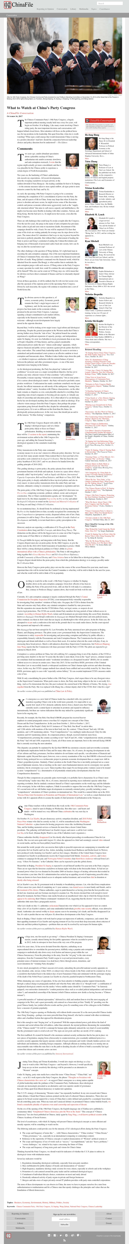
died (92, 877)
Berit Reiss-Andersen (84, 858)
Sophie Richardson (94, 267)
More (87, 158)
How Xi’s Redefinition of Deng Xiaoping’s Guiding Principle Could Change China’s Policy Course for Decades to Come (100, 362)
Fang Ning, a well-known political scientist (85, 1114)
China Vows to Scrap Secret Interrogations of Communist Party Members (97, 379)
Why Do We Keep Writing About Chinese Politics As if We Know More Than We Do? (98, 543)
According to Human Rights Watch (38, 614)
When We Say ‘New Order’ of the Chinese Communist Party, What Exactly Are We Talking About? (99, 481)
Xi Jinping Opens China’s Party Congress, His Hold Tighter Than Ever (100, 354)
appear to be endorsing (26, 898)
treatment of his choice (29, 890)
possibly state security (82, 908)
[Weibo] (72, 1235)
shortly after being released (28, 880)
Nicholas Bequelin (94, 294)
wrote (52, 162)
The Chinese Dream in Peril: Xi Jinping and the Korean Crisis (99, 489)
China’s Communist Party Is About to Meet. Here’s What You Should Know (98, 512)
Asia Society (117, 1236)
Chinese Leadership (95, 1206)
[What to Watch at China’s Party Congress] (64, 55)
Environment (36, 1202)
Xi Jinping (55, 1206)
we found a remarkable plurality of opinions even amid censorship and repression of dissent (64, 1103)
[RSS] (64, 1240)
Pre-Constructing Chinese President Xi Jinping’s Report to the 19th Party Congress (99, 419)
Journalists (85, 855)
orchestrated (54, 905)
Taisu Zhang (91, 161)
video (101, 840)
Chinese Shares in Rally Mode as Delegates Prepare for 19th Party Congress (97, 466)
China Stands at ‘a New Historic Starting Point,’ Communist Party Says (100, 399)
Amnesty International (64, 1053)
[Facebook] (54, 1235)
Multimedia (83, 9)
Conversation (62, 9)
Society (66, 1202)
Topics (93, 9)
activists (93, 855)
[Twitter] (60, 1235)
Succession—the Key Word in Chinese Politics (99, 412)
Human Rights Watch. (64, 928)
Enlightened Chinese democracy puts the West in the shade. (56, 1111)
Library (73, 9)
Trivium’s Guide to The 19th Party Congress (98, 519)
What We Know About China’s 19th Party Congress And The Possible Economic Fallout (98, 504)
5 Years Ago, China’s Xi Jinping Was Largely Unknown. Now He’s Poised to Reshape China (99, 372)
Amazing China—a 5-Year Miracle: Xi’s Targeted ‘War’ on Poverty (99, 458)
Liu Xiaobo (34, 818)
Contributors (105, 9)
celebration (67, 811)
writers (103, 855)
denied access (78, 887)
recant (29, 622)
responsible (39, 635)
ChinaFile (19, 5)
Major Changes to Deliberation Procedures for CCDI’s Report (96, 424)
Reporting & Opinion (45, 9)
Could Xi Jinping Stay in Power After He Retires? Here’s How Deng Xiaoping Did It (100, 536)
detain (52, 911)
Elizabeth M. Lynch (94, 214)
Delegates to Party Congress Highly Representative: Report (98, 385)
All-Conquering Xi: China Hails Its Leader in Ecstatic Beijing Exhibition (98, 473)
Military (52, 1202)
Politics (59, 1202)
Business (17, 1202)
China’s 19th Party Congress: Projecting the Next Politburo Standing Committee (99, 496)
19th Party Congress (43, 1206)
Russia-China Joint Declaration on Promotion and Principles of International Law (50, 794)
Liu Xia (20, 833)
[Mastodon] (78, 1235)
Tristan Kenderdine (94, 188)
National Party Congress (78, 1206)
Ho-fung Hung (92, 134)
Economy (26, 1202)
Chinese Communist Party (25, 1206)
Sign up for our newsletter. (64, 1214)
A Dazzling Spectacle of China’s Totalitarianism (97, 392)
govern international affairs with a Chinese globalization (44, 550)
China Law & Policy (64, 691)
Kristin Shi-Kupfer (94, 321)
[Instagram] (66, 1235)
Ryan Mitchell (92, 241)
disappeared (44, 837)
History (45, 1202)
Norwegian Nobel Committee (59, 858)
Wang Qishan (64, 1206)
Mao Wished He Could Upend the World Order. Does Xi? (100, 530)
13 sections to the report (37, 434)
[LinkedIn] (49, 1235)
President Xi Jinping (43, 865)
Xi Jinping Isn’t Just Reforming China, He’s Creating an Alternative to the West (99, 442)
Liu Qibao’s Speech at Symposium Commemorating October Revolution (98, 431)
